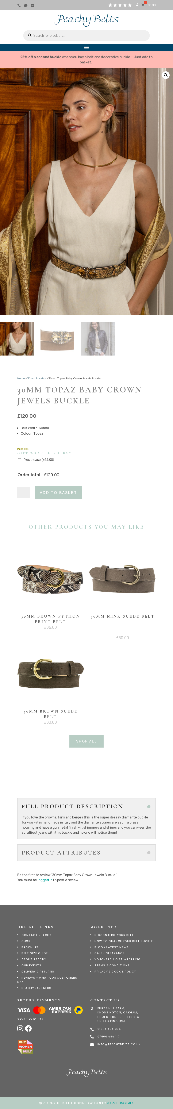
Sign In (137, 6)
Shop (26, 941)
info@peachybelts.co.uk (119, 1044)
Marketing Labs (120, 1103)
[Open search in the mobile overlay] (86, 35)
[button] (166, 75)
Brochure (30, 947)
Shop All (86, 741)
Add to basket (58, 492)
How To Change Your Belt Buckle (124, 941)
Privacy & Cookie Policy (115, 971)
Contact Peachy (36, 935)
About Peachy (34, 959)
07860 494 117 (108, 1036)
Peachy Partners (36, 988)
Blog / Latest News (112, 947)
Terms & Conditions (112, 965)
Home (21, 378)
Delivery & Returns (38, 971)
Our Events (32, 965)
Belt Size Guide (35, 953)
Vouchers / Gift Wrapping (118, 959)
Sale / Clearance (110, 953)
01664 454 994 (109, 1029)
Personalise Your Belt (114, 935)
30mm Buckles (36, 378)
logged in (45, 880)
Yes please (39, 459)
